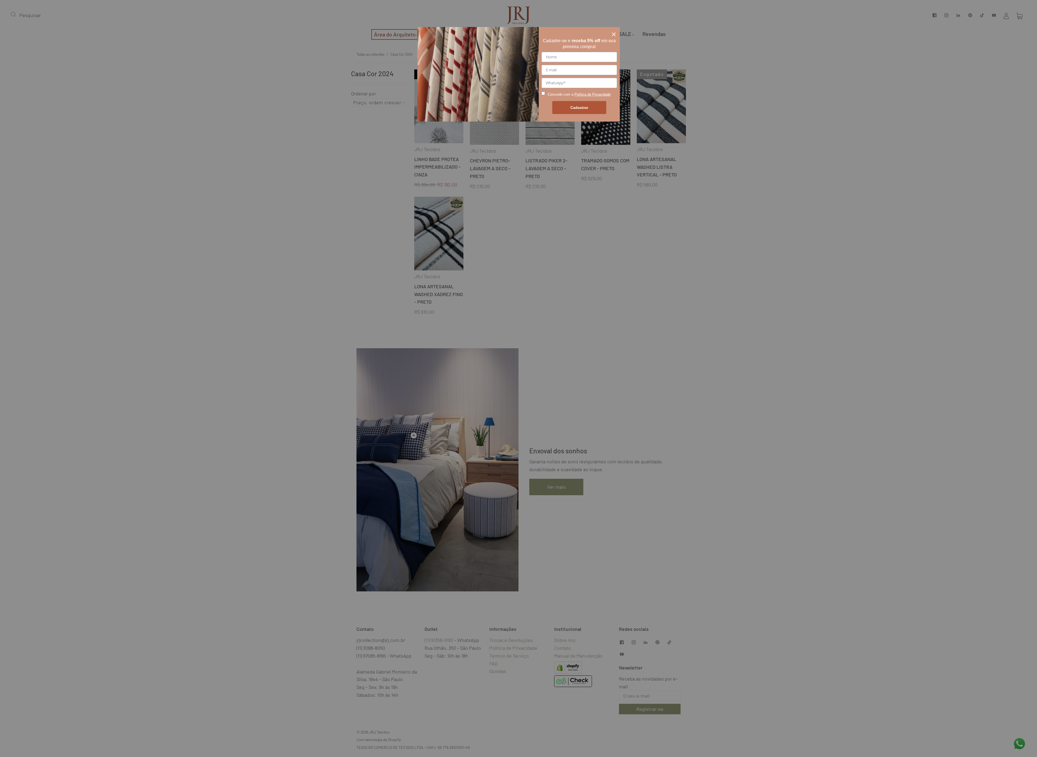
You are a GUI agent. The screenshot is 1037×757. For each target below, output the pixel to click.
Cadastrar (579, 107)
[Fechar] (614, 33)
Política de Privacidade (592, 94)
